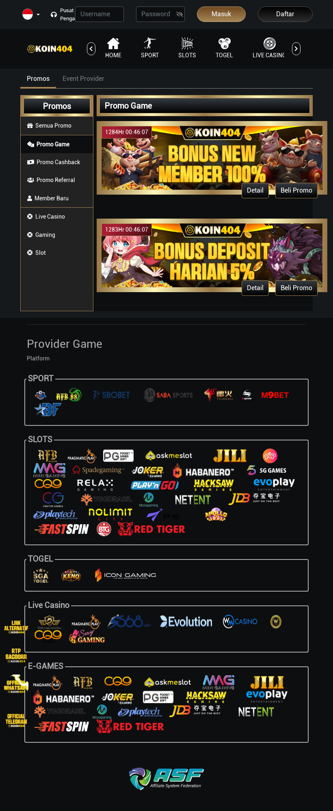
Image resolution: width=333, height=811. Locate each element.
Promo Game (53, 144)
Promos (38, 78)
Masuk (221, 14)
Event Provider (83, 78)
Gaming (45, 235)
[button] (31, 15)
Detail (255, 190)
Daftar (285, 14)
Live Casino (50, 216)
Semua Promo (53, 125)
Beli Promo (296, 190)
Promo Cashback (58, 162)
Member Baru (52, 198)
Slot (40, 252)
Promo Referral (56, 180)
